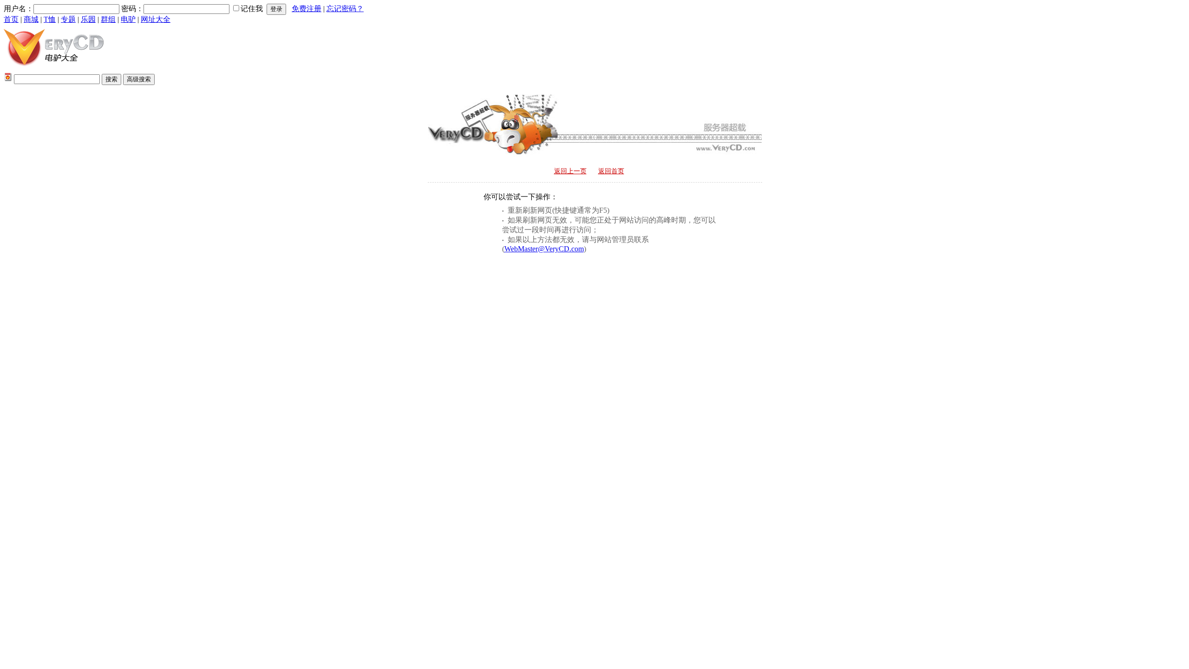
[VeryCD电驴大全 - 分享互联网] (54, 68)
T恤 (50, 19)
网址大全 (155, 19)
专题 (68, 19)
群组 (108, 19)
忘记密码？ (345, 9)
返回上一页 (570, 171)
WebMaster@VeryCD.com (544, 249)
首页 (11, 19)
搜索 (111, 79)
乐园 (88, 19)
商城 (31, 19)
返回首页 (611, 171)
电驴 (128, 19)
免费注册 (306, 9)
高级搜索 (139, 79)
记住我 (252, 9)
